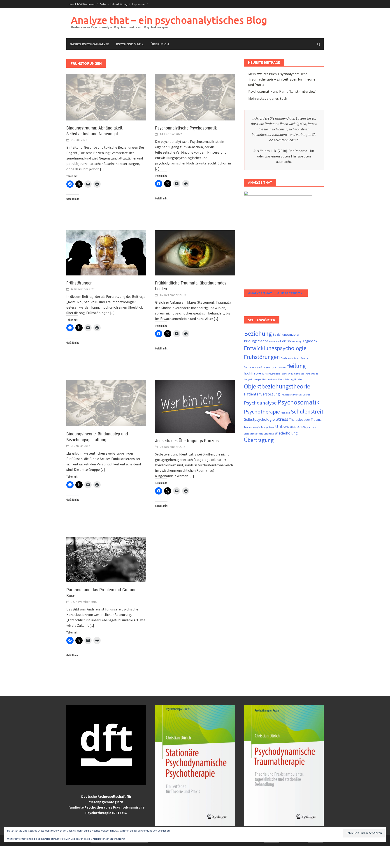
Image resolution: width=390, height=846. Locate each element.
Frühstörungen (79, 283)
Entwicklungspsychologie (275, 348)
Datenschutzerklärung (114, 4)
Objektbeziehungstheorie (277, 386)
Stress (281, 419)
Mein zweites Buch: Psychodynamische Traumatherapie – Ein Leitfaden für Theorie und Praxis (281, 79)
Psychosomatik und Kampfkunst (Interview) (282, 91)
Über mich (160, 44)
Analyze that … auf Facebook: (276, 293)
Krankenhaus (311, 373)
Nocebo (298, 379)
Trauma (316, 419)
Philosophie (286, 394)
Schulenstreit (307, 411)
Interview (285, 373)
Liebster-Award (270, 379)
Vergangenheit (251, 433)
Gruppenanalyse (252, 367)
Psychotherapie (262, 411)
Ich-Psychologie (272, 373)
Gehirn (304, 358)
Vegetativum (309, 427)
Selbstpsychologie (259, 419)
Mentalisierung (286, 379)
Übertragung (259, 440)
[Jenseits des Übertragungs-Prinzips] (195, 406)
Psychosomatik (130, 44)
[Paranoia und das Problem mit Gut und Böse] (106, 559)
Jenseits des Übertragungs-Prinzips (187, 440)
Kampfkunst (297, 373)
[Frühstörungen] (106, 252)
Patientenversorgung (262, 394)
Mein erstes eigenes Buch (267, 98)
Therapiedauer (299, 419)
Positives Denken (302, 394)
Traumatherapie (252, 427)
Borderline (274, 341)
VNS (261, 433)
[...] (102, 169)
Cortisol (286, 341)
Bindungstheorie (256, 341)
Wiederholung (286, 433)
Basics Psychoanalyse (89, 44)
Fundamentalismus (290, 358)
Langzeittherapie (252, 379)
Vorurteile (269, 433)
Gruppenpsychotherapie (273, 367)
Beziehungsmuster (285, 334)
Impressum (138, 4)
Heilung (296, 366)
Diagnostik (309, 341)
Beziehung (258, 333)
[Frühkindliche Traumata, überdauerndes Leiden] (195, 252)
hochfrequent (254, 373)
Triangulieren (267, 427)
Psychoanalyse (260, 403)
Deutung (296, 341)
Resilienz (285, 412)
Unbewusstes (289, 426)
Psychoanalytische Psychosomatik (186, 128)
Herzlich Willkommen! (82, 4)
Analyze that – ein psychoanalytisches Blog (169, 20)
